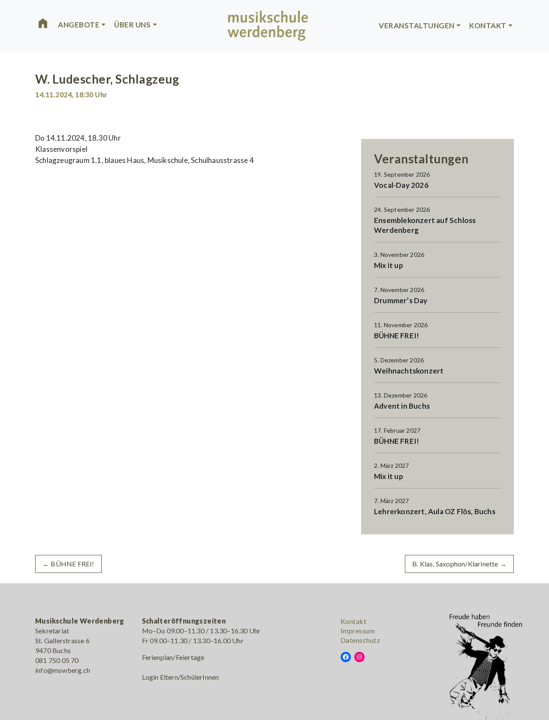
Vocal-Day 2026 (401, 185)
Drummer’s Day (401, 300)
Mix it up (388, 265)
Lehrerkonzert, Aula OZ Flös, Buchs (434, 511)
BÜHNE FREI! (396, 335)
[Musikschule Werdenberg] (268, 24)
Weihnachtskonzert (408, 370)
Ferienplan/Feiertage (173, 657)
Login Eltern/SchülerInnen (180, 677)
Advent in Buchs (402, 405)
